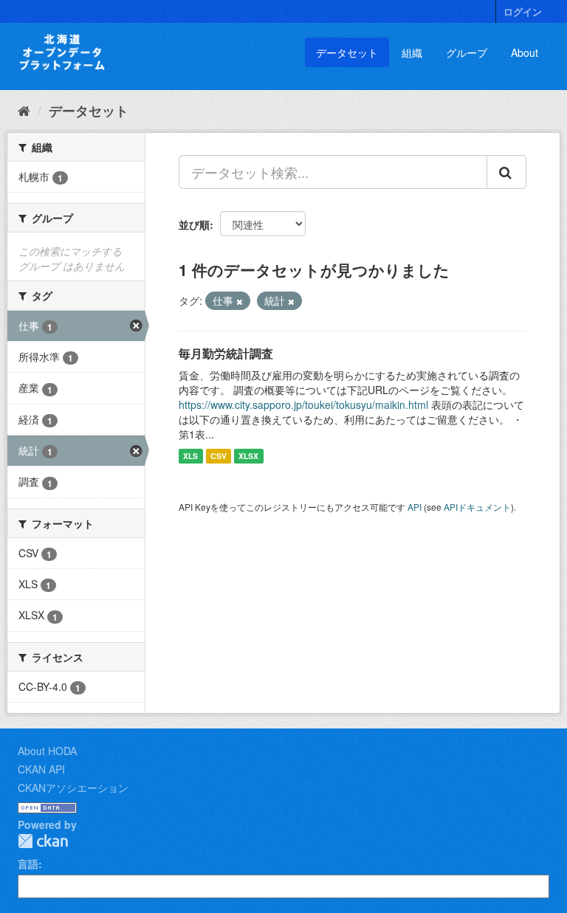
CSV (218, 455)
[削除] (239, 301)
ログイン (523, 11)
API (415, 506)
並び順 (194, 224)
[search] (506, 172)
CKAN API (41, 769)
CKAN (43, 841)
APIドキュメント (477, 506)
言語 (28, 863)
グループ (466, 52)
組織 (412, 52)
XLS (190, 455)
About (524, 52)
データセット (347, 52)
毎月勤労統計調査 (226, 353)
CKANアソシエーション (73, 787)
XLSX (248, 455)
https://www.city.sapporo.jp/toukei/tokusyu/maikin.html (303, 404)
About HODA (47, 750)
